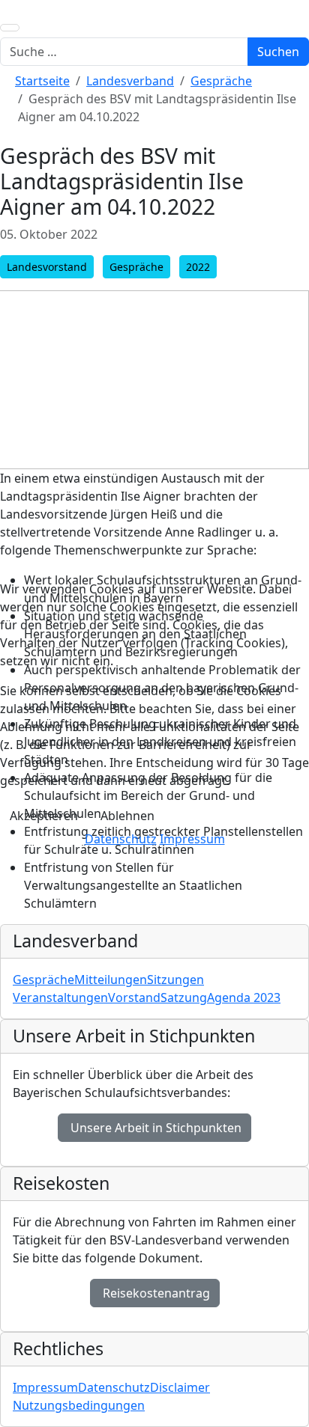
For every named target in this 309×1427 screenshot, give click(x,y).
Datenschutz (121, 839)
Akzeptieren (44, 815)
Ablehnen (127, 815)
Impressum (192, 839)
